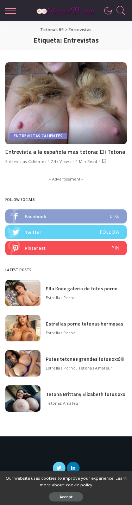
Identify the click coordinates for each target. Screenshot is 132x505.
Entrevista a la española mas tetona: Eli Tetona (65, 151)
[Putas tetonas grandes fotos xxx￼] (22, 363)
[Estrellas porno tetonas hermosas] (22, 328)
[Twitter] (66, 232)
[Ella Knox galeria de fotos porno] (22, 293)
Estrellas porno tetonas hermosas (84, 323)
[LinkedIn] (73, 468)
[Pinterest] (66, 248)
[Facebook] (66, 216)
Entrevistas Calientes (38, 135)
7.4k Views (61, 161)
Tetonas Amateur (95, 368)
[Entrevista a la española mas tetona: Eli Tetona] (66, 103)
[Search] (119, 10)
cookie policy (79, 484)
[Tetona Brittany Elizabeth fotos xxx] (22, 398)
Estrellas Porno (61, 297)
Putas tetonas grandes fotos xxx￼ (85, 358)
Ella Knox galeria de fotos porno (82, 288)
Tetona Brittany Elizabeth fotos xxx (85, 394)
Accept (66, 496)
